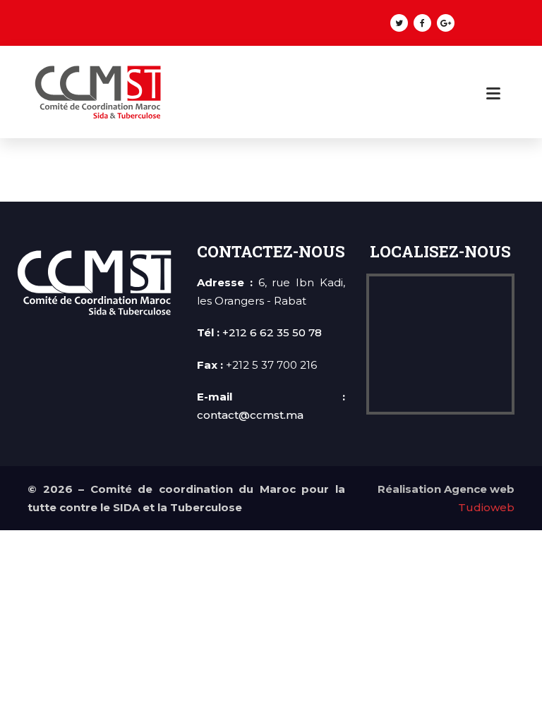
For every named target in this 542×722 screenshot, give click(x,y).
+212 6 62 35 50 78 (272, 332)
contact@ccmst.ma (250, 415)
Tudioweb (486, 507)
